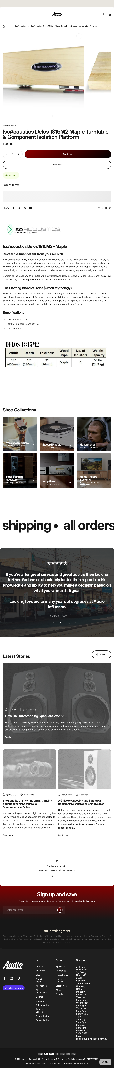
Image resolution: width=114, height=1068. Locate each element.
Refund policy (42, 1005)
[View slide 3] (60, 622)
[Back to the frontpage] (4, 26)
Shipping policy (67, 1063)
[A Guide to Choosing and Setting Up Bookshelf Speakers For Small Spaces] (84, 769)
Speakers (60, 966)
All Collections (41, 991)
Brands (59, 994)
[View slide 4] (62, 876)
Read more (10, 737)
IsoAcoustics (9, 125)
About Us (40, 971)
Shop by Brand (40, 980)
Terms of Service (40, 1010)
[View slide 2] (57, 622)
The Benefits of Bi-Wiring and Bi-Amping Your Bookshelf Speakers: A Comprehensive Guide (27, 804)
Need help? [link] (106, 208)
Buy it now (57, 164)
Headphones (62, 975)
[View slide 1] (53, 622)
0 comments (31, 710)
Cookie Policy (42, 1020)
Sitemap (40, 997)
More (58, 990)
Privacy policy (42, 1063)
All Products (41, 986)
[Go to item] (52, 116)
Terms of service (54, 1063)
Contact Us (41, 966)
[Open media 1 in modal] (79, 36)
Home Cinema (59, 980)
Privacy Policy (42, 1016)
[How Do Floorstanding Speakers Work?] (57, 703)
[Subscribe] (60, 910)
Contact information (81, 1063)
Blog (38, 975)
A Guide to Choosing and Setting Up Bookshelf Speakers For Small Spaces (81, 802)
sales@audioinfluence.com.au (91, 1038)
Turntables (61, 971)
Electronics (61, 986)
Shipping (40, 1001)
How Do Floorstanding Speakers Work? (34, 716)
